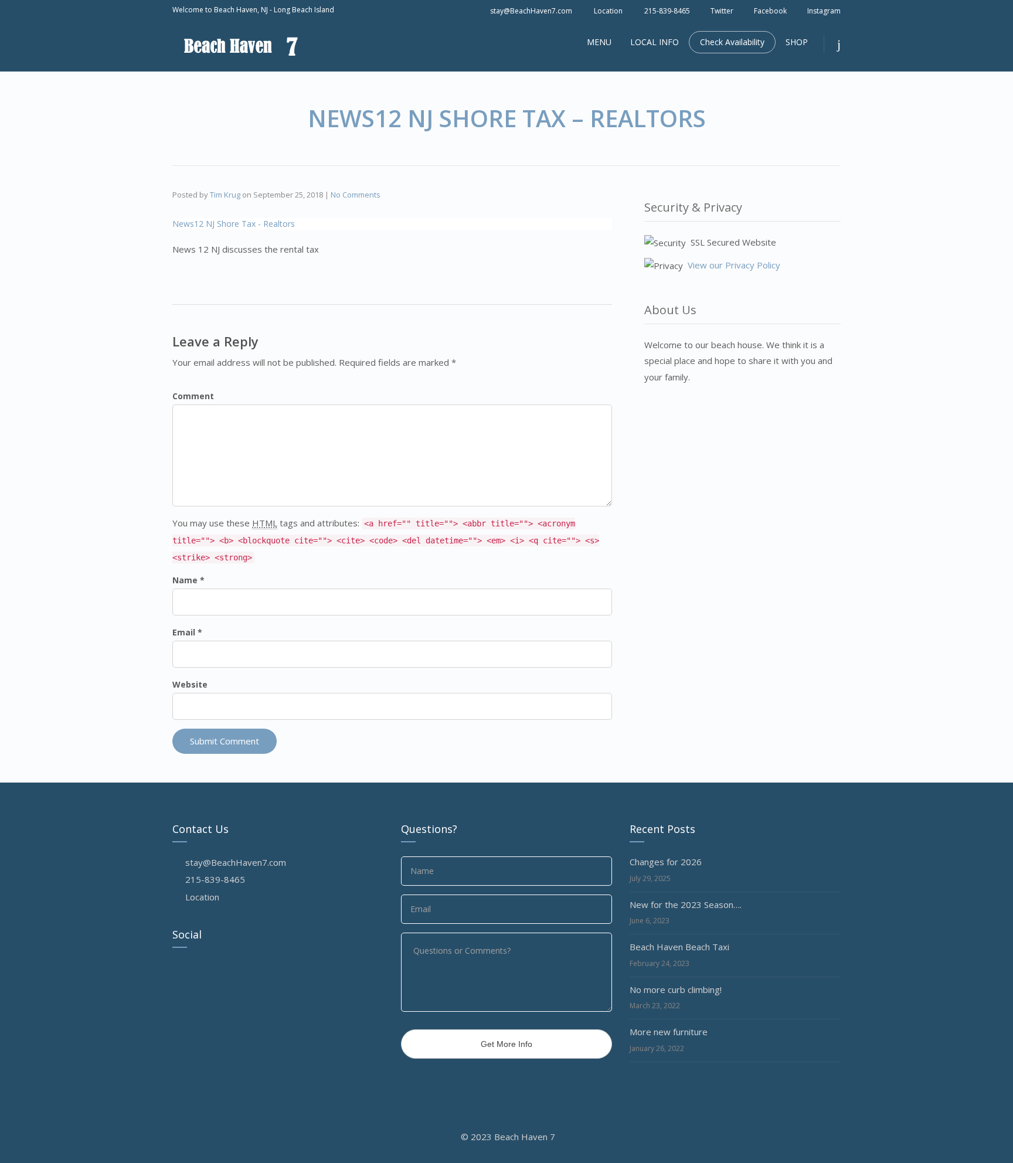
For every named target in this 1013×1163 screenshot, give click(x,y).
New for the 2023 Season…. (686, 904)
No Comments (355, 194)
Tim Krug (225, 194)
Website (190, 684)
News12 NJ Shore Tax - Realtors (233, 223)
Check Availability (732, 41)
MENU (599, 41)
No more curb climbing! (676, 989)
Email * (187, 632)
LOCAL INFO (654, 41)
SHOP (797, 41)
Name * (188, 580)
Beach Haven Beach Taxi (679, 947)
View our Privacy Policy (734, 265)
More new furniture (669, 1032)
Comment (193, 396)
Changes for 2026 (666, 862)
